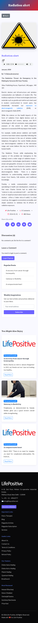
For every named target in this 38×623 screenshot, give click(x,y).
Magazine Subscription (9, 526)
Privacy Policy (6, 551)
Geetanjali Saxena (7, 596)
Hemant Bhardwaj (7, 589)
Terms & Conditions (8, 547)
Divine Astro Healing (8, 568)
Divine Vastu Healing (8, 565)
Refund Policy (6, 554)
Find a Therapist (7, 516)
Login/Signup (8, 258)
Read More (8, 375)
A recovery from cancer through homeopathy (17, 272)
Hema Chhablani (7, 593)
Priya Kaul (5, 603)
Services (4, 530)
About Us (5, 540)
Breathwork (6, 579)
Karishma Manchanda (9, 600)
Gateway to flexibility (13, 279)
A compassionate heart (14, 284)
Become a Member (9, 507)
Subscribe (19, 312)
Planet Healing (6, 572)
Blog (3, 519)
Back (6, 16)
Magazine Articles (8, 523)
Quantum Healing (7, 575)
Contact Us (5, 544)
